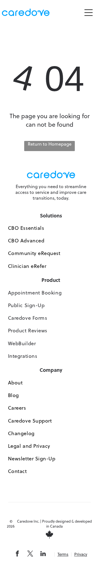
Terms (62, 554)
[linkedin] (43, 554)
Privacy (80, 554)
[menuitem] (51, 228)
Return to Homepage (50, 144)
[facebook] (17, 554)
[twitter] (30, 554)
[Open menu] (88, 13)
